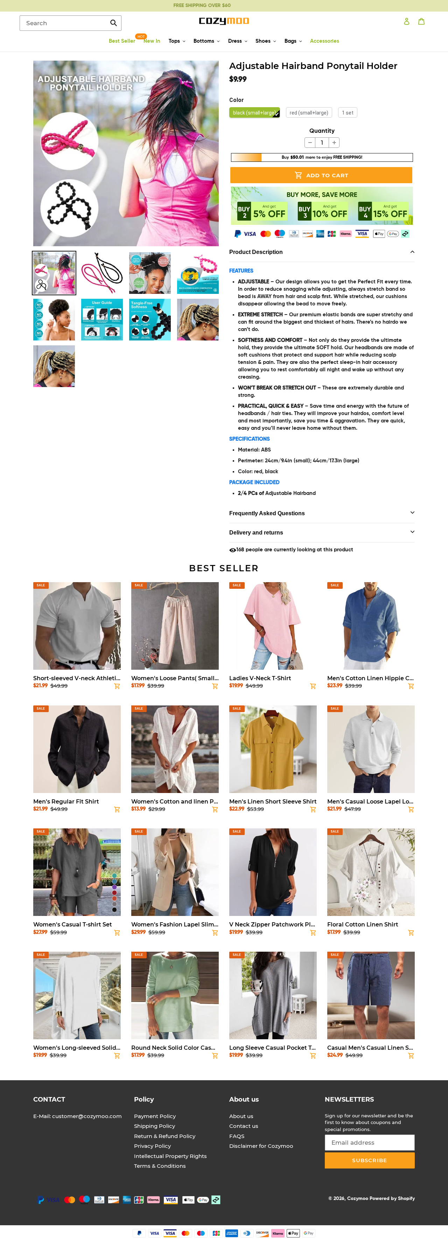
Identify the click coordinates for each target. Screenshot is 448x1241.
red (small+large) (309, 113)
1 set (348, 113)
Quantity (322, 131)
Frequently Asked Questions (267, 513)
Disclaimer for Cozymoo (261, 1146)
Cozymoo (357, 1198)
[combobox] (70, 23)
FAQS (236, 1136)
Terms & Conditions (160, 1166)
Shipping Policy (154, 1126)
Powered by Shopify (392, 1198)
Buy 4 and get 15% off (213, 5)
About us (241, 1116)
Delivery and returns (256, 533)
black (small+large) (254, 113)
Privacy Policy (152, 1146)
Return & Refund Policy (164, 1136)
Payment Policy (155, 1116)
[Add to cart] (117, 687)
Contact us (243, 1126)
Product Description (256, 252)
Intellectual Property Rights (170, 1156)
